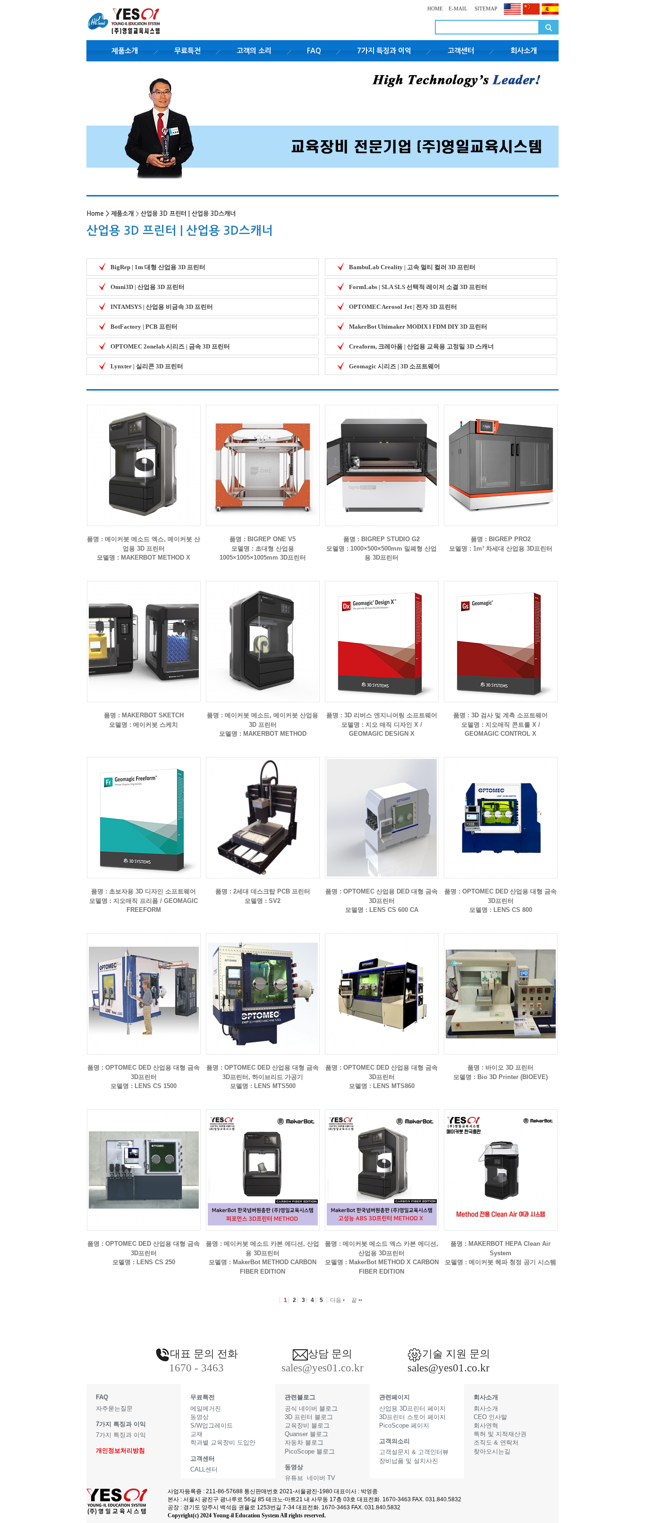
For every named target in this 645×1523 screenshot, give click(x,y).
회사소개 (523, 50)
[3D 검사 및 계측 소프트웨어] (501, 634)
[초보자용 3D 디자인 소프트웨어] (144, 810)
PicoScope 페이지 (404, 1425)
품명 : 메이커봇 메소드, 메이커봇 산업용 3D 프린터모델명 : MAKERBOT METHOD (262, 724)
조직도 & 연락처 (496, 1442)
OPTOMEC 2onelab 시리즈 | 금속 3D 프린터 (170, 346)
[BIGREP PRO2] (501, 457)
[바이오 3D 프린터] (501, 986)
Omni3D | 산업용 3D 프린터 (147, 286)
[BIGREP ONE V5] (263, 457)
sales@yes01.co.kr (448, 1368)
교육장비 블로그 (307, 1425)
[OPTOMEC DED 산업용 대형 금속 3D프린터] (501, 810)
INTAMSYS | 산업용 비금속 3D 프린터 (161, 306)
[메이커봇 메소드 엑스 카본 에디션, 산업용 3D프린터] (382, 1162)
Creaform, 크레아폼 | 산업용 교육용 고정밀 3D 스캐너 (421, 346)
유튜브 (294, 1477)
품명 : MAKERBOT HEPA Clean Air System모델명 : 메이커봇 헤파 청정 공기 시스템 (500, 1253)
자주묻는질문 (114, 1408)
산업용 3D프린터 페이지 (412, 1408)
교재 (196, 1434)
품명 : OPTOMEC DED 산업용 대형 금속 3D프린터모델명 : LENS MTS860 (381, 1076)
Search (549, 27)
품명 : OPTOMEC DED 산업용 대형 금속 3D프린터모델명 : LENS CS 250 (143, 1253)
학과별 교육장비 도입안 (222, 1442)
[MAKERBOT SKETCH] (144, 634)
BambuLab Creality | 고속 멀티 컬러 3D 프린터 (412, 267)
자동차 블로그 (304, 1442)
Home (95, 214)
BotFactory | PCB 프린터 (144, 326)
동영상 (199, 1417)
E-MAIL (458, 8)
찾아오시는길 (492, 1451)
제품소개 (124, 50)
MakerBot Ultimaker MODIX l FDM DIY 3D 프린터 (418, 326)
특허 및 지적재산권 (500, 1434)
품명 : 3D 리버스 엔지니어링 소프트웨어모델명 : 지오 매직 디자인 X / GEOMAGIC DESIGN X (381, 724)
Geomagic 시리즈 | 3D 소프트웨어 (394, 366)
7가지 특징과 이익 (384, 50)
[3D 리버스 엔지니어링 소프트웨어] (382, 634)
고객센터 (461, 50)
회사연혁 (486, 1425)
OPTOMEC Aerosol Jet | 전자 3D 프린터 (403, 306)
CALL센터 (204, 1469)
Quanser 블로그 (306, 1434)
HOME (435, 8)
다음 (336, 1300)
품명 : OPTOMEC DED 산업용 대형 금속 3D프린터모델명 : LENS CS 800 (500, 900)
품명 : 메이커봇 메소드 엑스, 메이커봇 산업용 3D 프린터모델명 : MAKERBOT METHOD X (143, 548)
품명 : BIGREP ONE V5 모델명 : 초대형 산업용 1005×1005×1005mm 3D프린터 (263, 548)
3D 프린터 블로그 (309, 1417)
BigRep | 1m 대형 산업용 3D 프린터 (157, 267)
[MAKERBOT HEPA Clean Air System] (501, 1162)
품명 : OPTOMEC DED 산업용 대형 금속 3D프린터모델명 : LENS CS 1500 (143, 1076)
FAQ (314, 50)
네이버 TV (321, 1477)
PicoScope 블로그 (310, 1451)
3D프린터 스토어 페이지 (412, 1417)
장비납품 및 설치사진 (408, 1460)
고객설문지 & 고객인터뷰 (414, 1451)
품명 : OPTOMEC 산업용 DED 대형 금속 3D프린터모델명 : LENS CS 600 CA (381, 900)
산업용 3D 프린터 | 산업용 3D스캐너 (188, 214)
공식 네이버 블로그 (311, 1408)
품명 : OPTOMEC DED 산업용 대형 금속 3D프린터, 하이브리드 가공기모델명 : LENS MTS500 (262, 1076)
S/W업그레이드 (211, 1425)
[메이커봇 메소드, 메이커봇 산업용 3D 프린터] (263, 634)
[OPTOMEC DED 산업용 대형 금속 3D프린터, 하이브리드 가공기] (263, 986)
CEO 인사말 (490, 1417)
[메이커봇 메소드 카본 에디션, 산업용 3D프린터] (263, 1162)
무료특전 (187, 50)
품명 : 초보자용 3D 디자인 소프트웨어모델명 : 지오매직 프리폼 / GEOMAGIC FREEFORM (143, 900)
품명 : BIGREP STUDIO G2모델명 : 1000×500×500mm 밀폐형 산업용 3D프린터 (381, 548)
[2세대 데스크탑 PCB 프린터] (263, 810)
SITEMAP (485, 8)
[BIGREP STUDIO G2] (382, 457)
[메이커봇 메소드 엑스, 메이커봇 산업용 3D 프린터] (144, 457)
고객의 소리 (254, 50)
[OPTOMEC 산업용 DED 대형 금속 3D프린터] (382, 810)
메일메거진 (205, 1408)
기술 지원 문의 (456, 1354)
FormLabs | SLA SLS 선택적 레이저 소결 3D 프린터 (418, 286)
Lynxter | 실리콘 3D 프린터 (146, 366)
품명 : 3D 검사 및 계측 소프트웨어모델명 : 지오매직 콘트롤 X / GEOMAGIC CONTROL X (500, 724)
